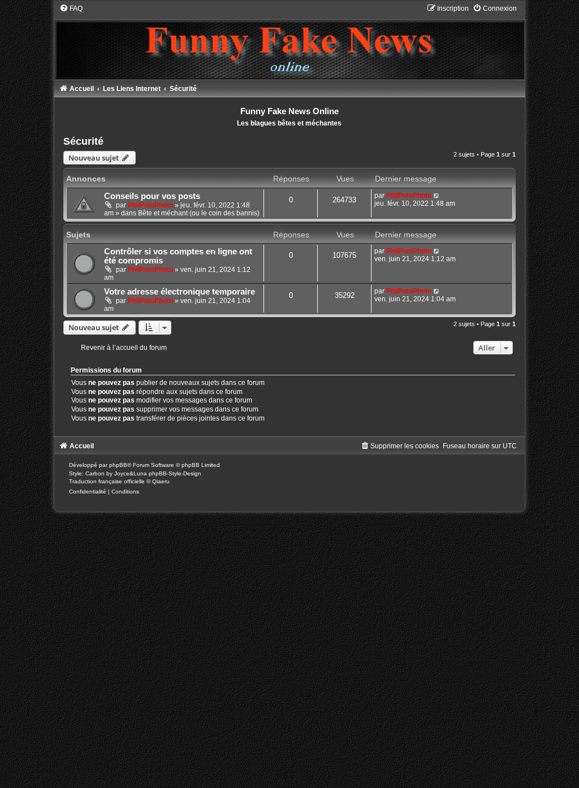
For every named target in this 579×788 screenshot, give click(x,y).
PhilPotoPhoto (150, 205)
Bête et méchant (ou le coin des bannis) (199, 213)
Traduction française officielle (107, 481)
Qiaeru (161, 481)
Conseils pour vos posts (152, 196)
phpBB (118, 465)
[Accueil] (289, 41)
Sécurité (83, 141)
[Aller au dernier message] (436, 196)
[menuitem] (71, 8)
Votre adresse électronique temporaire (179, 291)
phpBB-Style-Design (175, 473)
